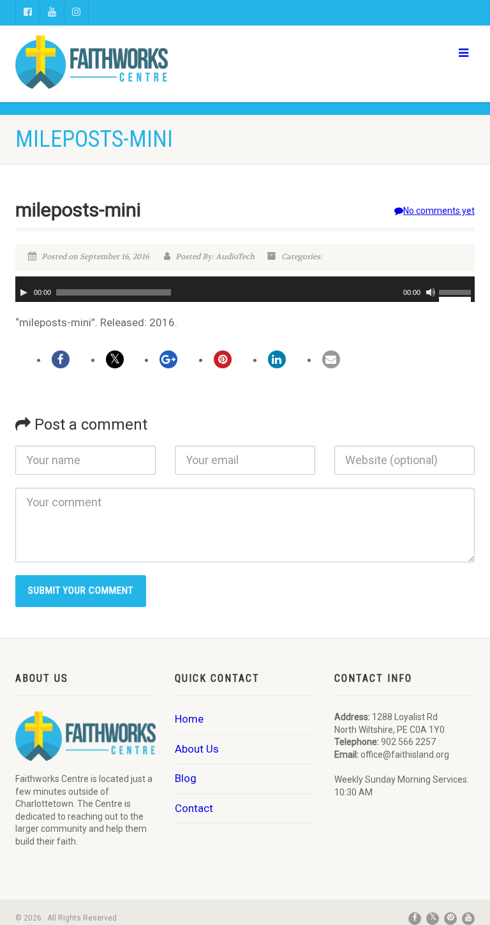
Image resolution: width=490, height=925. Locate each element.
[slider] (457, 291)
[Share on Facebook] (61, 359)
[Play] (24, 292)
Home (189, 718)
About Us (197, 748)
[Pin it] (223, 359)
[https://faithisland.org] (125, 62)
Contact (194, 808)
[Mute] (431, 292)
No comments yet (439, 211)
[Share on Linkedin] (277, 359)
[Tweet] (115, 359)
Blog (186, 778)
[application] (245, 289)
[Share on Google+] (168, 359)
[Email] (331, 359)
